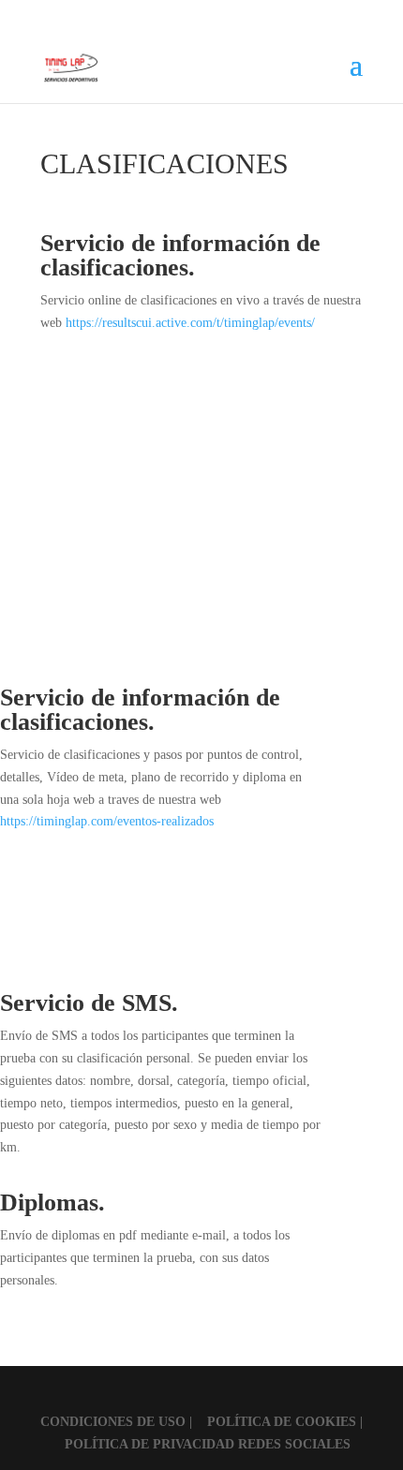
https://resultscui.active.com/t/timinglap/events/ (190, 323)
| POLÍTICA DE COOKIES (274, 1422)
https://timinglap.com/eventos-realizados (107, 821)
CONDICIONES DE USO (114, 1422)
